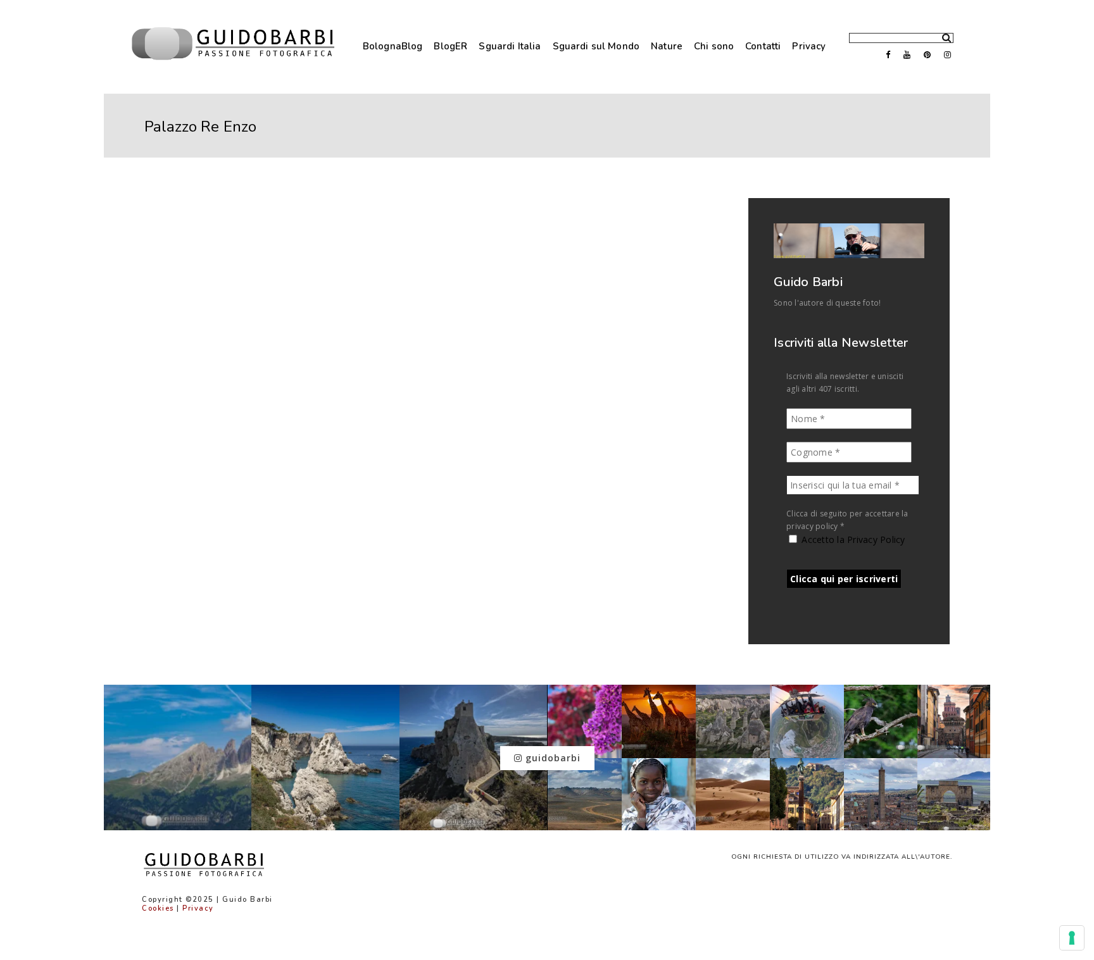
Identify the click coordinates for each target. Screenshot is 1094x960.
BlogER (450, 46)
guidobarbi (551, 758)
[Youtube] (904, 55)
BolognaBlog (393, 46)
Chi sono (714, 46)
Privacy (809, 46)
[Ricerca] (942, 35)
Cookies (158, 908)
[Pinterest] (924, 55)
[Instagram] (944, 55)
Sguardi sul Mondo (596, 46)
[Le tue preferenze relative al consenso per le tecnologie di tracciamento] (1072, 938)
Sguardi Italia (510, 46)
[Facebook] (883, 55)
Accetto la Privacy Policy (852, 539)
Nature (666, 46)
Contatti (763, 46)
